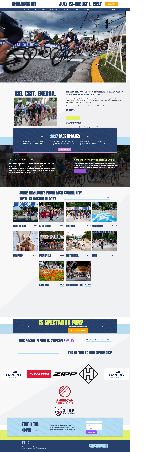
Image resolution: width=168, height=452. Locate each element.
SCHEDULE (27, 10)
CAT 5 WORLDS (40, 10)
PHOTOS (65, 10)
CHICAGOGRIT (24, 4)
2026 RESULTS (54, 10)
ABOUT (17, 10)
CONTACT (98, 10)
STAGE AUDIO (110, 10)
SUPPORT (87, 10)
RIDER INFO (76, 10)
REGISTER (111, 4)
